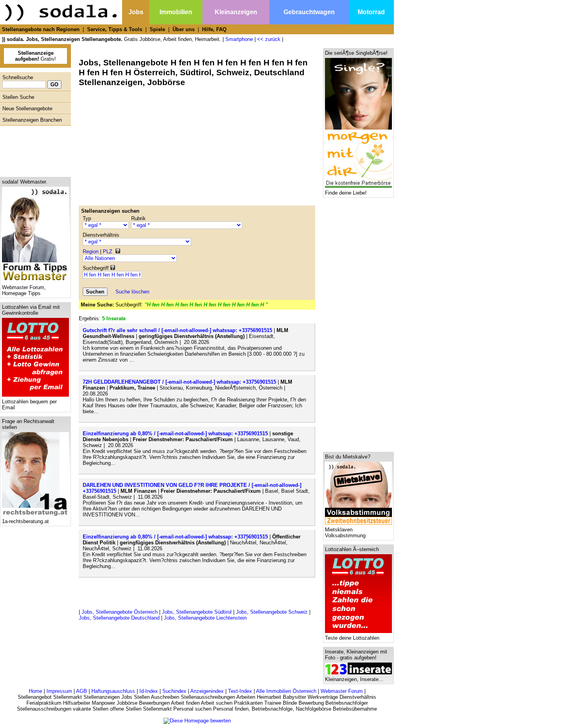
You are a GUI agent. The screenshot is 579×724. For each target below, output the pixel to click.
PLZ (107, 251)
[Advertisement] (33, 149)
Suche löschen (132, 292)
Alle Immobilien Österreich (286, 691)
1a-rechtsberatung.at (25, 521)
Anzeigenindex (207, 691)
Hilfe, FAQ (214, 29)
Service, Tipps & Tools (114, 29)
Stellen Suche (18, 97)
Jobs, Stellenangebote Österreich (120, 612)
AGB (81, 691)
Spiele (157, 29)
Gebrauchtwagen (309, 12)
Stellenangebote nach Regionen (41, 29)
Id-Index (148, 691)
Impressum (59, 691)
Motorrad (371, 12)
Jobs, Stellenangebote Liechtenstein (205, 618)
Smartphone (239, 39)
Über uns (184, 29)
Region (90, 251)
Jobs (135, 12)
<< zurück (268, 39)
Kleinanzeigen (236, 12)
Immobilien (176, 12)
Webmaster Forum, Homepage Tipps (24, 290)
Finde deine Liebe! (346, 193)
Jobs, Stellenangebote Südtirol (197, 612)
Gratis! (35, 56)
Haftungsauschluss (113, 691)
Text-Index (240, 691)
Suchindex (174, 691)
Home (35, 691)
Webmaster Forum (342, 691)
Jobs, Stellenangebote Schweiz (272, 612)
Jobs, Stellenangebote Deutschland (119, 618)
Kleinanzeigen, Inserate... (354, 679)
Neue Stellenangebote (27, 108)
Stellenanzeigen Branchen (32, 120)
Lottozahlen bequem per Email (29, 404)
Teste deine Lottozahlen (352, 638)
